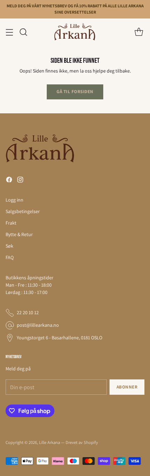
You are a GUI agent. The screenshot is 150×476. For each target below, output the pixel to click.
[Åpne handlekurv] (139, 32)
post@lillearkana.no (38, 325)
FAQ (10, 257)
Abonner (127, 387)
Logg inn (14, 200)
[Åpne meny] (9, 32)
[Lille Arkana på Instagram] (20, 180)
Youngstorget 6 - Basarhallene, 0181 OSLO (59, 337)
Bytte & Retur (19, 234)
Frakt (11, 223)
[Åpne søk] (23, 32)
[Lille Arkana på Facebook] (9, 180)
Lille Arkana (49, 442)
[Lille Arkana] (75, 32)
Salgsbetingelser (23, 211)
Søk (9, 246)
